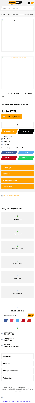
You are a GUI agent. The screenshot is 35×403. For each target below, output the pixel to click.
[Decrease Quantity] (4, 125)
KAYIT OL (30, 315)
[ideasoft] (7, 402)
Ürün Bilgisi (7, 167)
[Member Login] (29, 3)
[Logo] (15, 3)
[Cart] (32, 3)
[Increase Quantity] (31, 125)
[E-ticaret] (17, 401)
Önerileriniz (7, 187)
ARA (30, 8)
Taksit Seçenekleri (10, 180)
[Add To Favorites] (17, 136)
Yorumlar (6, 174)
